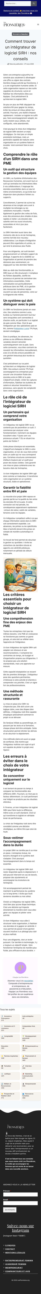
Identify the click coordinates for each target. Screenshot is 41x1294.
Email (6, 1200)
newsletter (28, 981)
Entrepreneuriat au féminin (30, 1047)
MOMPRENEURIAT (14, 1268)
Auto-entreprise (27, 1016)
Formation (7, 1066)
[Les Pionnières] (14, 24)
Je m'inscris (10, 1210)
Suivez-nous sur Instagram (20, 1228)
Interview (28, 1066)
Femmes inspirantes (11, 1056)
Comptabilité (8, 1036)
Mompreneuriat (30, 1084)
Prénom (7, 1191)
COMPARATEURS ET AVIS (17, 1271)
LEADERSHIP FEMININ (15, 1264)
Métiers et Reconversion (6, 1085)
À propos (10, 1245)
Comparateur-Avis (28, 1026)
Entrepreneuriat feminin (19, 1260)
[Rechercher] (34, 3)
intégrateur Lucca (21, 328)
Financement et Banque (29, 1057)
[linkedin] (7, 1134)
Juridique (7, 1074)
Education (4, 1046)
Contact (10, 1249)
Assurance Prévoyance (6, 1017)
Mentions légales (15, 1253)
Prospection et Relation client (7, 1095)
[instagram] (7, 1132)
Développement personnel (29, 1037)
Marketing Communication (27, 1075)
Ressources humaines (27, 1095)
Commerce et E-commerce (8, 1027)
